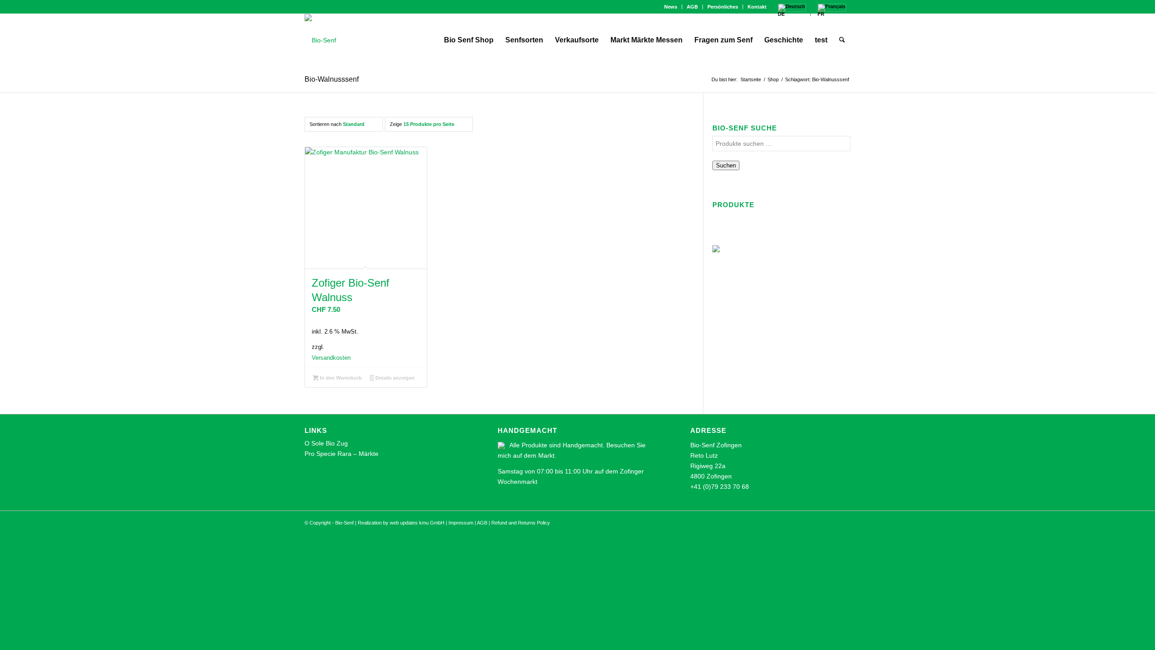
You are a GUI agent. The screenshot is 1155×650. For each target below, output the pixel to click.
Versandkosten (331, 358)
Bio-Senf (344, 522)
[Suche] (842, 40)
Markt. (547, 455)
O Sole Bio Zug (326, 443)
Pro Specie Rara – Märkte (342, 453)
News (670, 6)
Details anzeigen (394, 378)
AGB (692, 6)
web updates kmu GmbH (417, 522)
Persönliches (722, 6)
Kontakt (757, 6)
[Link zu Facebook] (307, 7)
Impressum (460, 522)
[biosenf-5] (320, 40)
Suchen (726, 165)
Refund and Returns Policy (520, 522)
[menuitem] (671, 7)
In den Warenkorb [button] (340, 378)
